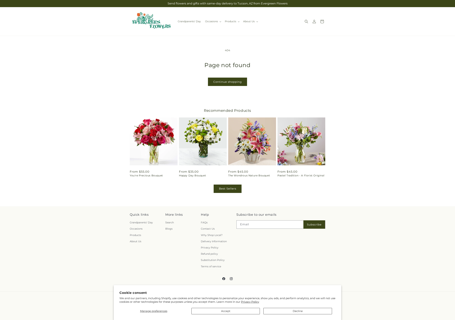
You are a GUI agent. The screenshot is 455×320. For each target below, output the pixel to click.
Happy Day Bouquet (192, 175)
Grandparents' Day (141, 222)
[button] (213, 21)
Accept (225, 311)
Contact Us (208, 228)
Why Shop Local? (212, 235)
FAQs (204, 222)
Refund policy (209, 253)
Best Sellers (227, 188)
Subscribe (314, 224)
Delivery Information (214, 241)
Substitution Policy (213, 260)
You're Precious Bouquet (146, 175)
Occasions (136, 228)
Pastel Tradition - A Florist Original (300, 175)
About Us (135, 241)
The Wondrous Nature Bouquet (249, 175)
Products (135, 235)
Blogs (169, 228)
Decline (298, 311)
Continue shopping (227, 81)
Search (169, 222)
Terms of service (211, 266)
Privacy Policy (250, 301)
